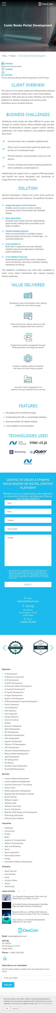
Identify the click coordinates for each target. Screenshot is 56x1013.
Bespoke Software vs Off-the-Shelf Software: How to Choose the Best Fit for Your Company (30, 913)
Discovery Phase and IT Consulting (18, 784)
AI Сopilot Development (14, 692)
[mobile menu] (4, 4)
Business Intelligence (13, 726)
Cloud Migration (11, 707)
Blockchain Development (14, 735)
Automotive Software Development (18, 861)
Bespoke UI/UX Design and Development (21, 812)
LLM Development (12, 680)
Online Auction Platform (14, 818)
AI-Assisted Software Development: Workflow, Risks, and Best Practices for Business (30, 905)
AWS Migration (10, 711)
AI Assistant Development (15, 689)
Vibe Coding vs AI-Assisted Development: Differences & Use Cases (28, 921)
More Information (45, 1003)
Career (7, 877)
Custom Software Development (17, 778)
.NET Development (12, 747)
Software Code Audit (13, 806)
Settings (15, 1008)
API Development (11, 760)
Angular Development (13, 741)
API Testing (9, 763)
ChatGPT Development (13, 683)
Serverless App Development (16, 766)
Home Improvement (12, 855)
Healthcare (9, 828)
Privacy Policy (13, 578)
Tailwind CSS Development (15, 744)
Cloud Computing (12, 704)
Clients (7, 883)
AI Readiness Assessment (14, 677)
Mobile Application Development (18, 791)
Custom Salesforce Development (17, 781)
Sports (7, 849)
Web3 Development (12, 729)
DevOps (8, 723)
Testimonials (9, 886)
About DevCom (10, 871)
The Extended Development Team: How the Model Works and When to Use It (29, 897)
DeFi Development (12, 738)
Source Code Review (12, 809)
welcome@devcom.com (28, 601)
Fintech (7, 834)
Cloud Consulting (11, 720)
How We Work (10, 874)
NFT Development (12, 732)
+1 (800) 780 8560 (28, 621)
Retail (7, 837)
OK (7, 1008)
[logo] (47, 4)
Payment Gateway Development (17, 750)
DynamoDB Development (14, 769)
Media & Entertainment (14, 843)
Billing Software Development (16, 753)
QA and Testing (11, 797)
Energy (7, 858)
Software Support (11, 800)
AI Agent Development (13, 695)
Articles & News (11, 880)
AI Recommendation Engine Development (21, 701)
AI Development (11, 674)
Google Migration (12, 717)
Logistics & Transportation (15, 840)
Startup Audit (10, 787)
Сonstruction (10, 831)
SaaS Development (12, 757)
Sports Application (12, 852)
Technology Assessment (14, 815)
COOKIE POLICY (42, 570)
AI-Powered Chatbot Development (18, 686)
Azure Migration (11, 714)
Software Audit (10, 803)
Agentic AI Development (14, 698)
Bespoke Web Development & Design (19, 794)
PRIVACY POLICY (30, 570)
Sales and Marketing (13, 846)
